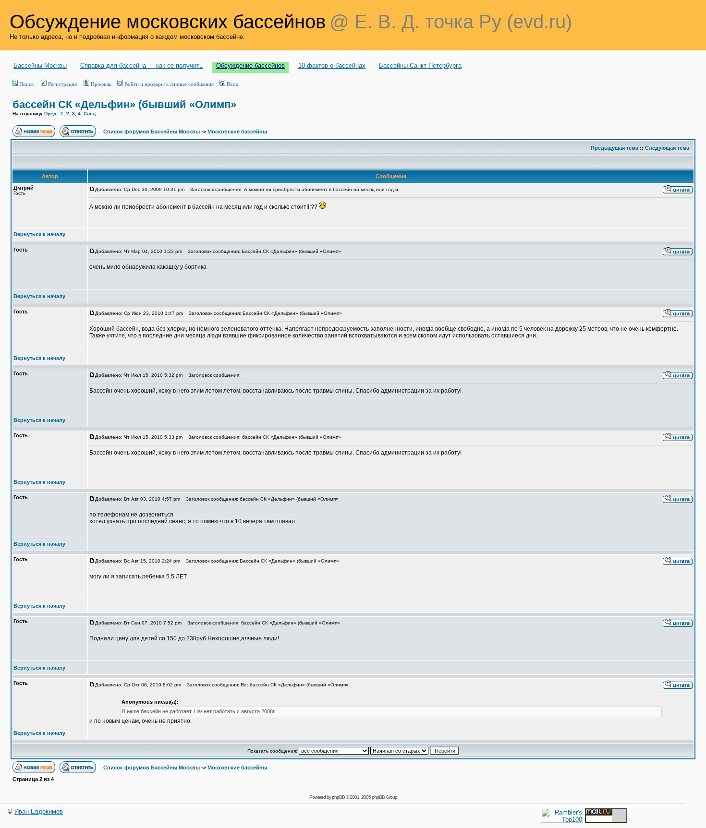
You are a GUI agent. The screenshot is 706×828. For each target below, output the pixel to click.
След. (90, 113)
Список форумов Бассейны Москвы (151, 131)
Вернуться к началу (39, 234)
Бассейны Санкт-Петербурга (420, 65)
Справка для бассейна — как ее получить (141, 65)
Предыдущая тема (614, 148)
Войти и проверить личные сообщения (169, 84)
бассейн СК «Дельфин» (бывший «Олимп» (124, 104)
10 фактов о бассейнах (331, 65)
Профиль (101, 84)
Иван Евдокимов (38, 811)
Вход (233, 84)
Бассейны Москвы (40, 65)
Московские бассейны (237, 131)
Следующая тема (667, 148)
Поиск (26, 84)
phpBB (338, 797)
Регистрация (62, 84)
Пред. (51, 113)
